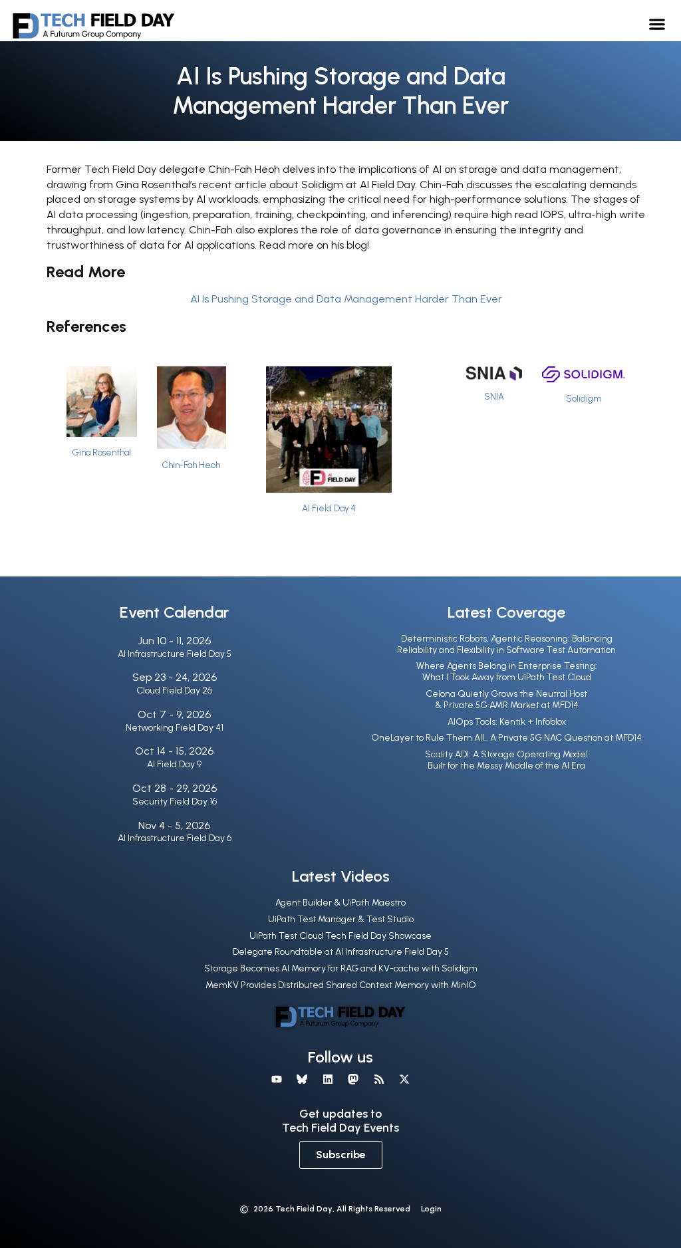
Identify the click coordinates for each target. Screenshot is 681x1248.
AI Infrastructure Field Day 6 (174, 838)
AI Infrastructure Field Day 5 (174, 654)
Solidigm (583, 399)
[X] (404, 1079)
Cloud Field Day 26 (174, 690)
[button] (657, 24)
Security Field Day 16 (174, 801)
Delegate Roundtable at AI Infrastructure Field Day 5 (341, 951)
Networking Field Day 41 (174, 727)
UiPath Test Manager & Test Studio (341, 919)
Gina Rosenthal (101, 452)
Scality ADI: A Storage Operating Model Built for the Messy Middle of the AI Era (506, 760)
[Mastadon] (353, 1079)
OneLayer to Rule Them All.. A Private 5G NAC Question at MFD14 (506, 737)
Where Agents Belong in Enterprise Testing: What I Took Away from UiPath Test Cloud (506, 671)
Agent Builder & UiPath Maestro (340, 902)
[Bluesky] (302, 1079)
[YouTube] (276, 1079)
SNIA (494, 397)
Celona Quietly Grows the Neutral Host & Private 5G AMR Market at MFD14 (506, 699)
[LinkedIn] (328, 1079)
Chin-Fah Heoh (191, 465)
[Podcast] (378, 1079)
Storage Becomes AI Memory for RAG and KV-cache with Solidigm (340, 968)
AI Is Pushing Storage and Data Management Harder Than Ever (346, 299)
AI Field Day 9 (174, 764)
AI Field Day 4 (329, 508)
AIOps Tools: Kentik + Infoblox (507, 721)
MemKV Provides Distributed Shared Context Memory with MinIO (340, 985)
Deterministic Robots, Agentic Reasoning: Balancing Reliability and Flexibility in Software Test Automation (506, 644)
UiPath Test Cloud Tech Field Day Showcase (340, 935)
